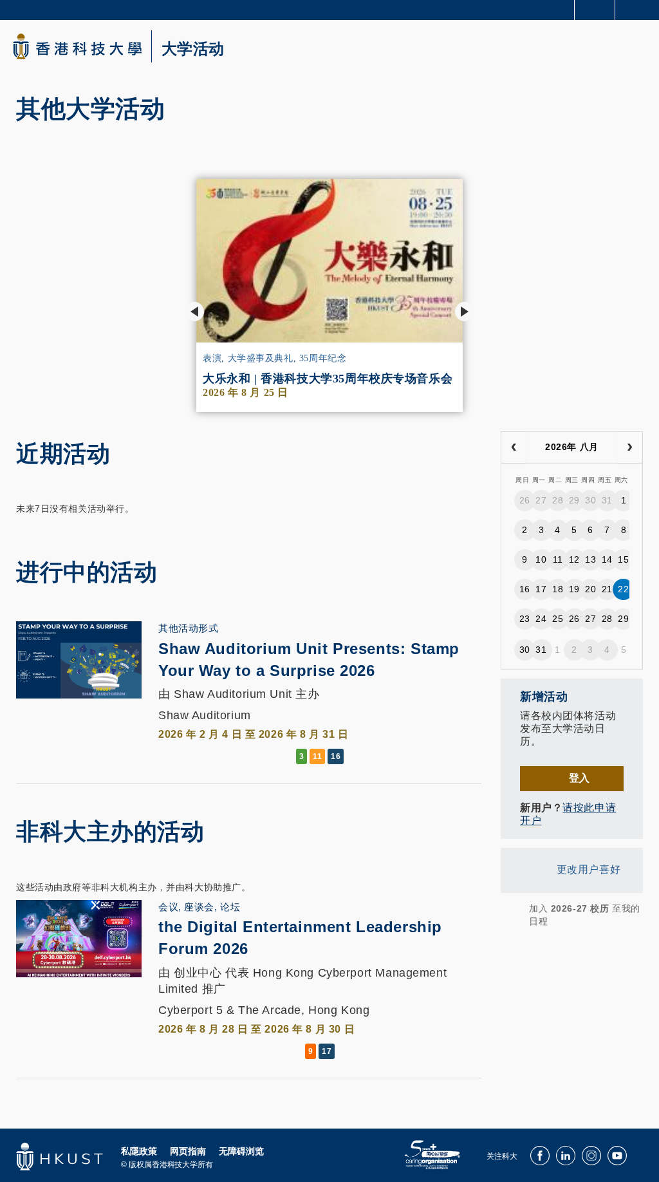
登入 (579, 778)
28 (557, 500)
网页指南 (188, 1151)
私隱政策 (139, 1151)
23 (524, 619)
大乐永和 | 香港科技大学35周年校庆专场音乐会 (329, 378)
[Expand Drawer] (595, 10)
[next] (629, 447)
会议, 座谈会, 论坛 (199, 906)
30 (590, 500)
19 (574, 589)
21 (607, 589)
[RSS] (509, 914)
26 (524, 500)
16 (524, 589)
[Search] (640, 9)
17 (540, 589)
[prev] (513, 447)
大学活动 (193, 49)
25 (557, 619)
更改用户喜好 (588, 869)
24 (540, 619)
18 (557, 589)
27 (540, 500)
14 (607, 559)
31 (607, 500)
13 (590, 559)
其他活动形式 (188, 628)
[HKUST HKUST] (77, 46)
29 (574, 500)
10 (540, 559)
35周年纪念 (322, 358)
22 (623, 589)
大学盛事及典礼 (260, 358)
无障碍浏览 (241, 1151)
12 (574, 559)
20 (590, 589)
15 (623, 559)
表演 (212, 358)
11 (558, 559)
